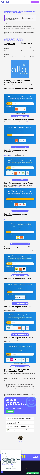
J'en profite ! (9, 411)
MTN (5, 219)
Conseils (11, 9)
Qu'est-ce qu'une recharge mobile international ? (13, 38)
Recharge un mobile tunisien (20, 211)
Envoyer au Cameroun (32, 465)
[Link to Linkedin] (38, 457)
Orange (30, 154)
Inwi (33, 91)
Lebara (33, 154)
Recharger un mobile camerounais (20, 243)
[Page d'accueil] (5, 2)
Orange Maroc (29, 91)
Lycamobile (6, 155)
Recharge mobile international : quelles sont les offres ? (14, 39)
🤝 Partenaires (28, 468)
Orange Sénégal (30, 121)
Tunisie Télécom (17, 186)
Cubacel (27, 280)
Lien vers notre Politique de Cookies (7, 464)
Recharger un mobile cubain (20, 303)
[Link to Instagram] (36, 457)
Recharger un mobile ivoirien (20, 275)
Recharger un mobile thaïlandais (20, 366)
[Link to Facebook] (34, 457)
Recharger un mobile (32, 473)
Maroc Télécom (7, 92)
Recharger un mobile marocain (20, 116)
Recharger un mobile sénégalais (20, 147)
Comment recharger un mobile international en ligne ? (14, 40)
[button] (2, 472)
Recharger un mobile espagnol (20, 334)
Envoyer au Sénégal (22, 465)
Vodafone (10, 155)
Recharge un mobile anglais (20, 180)
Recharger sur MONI (35, 2)
